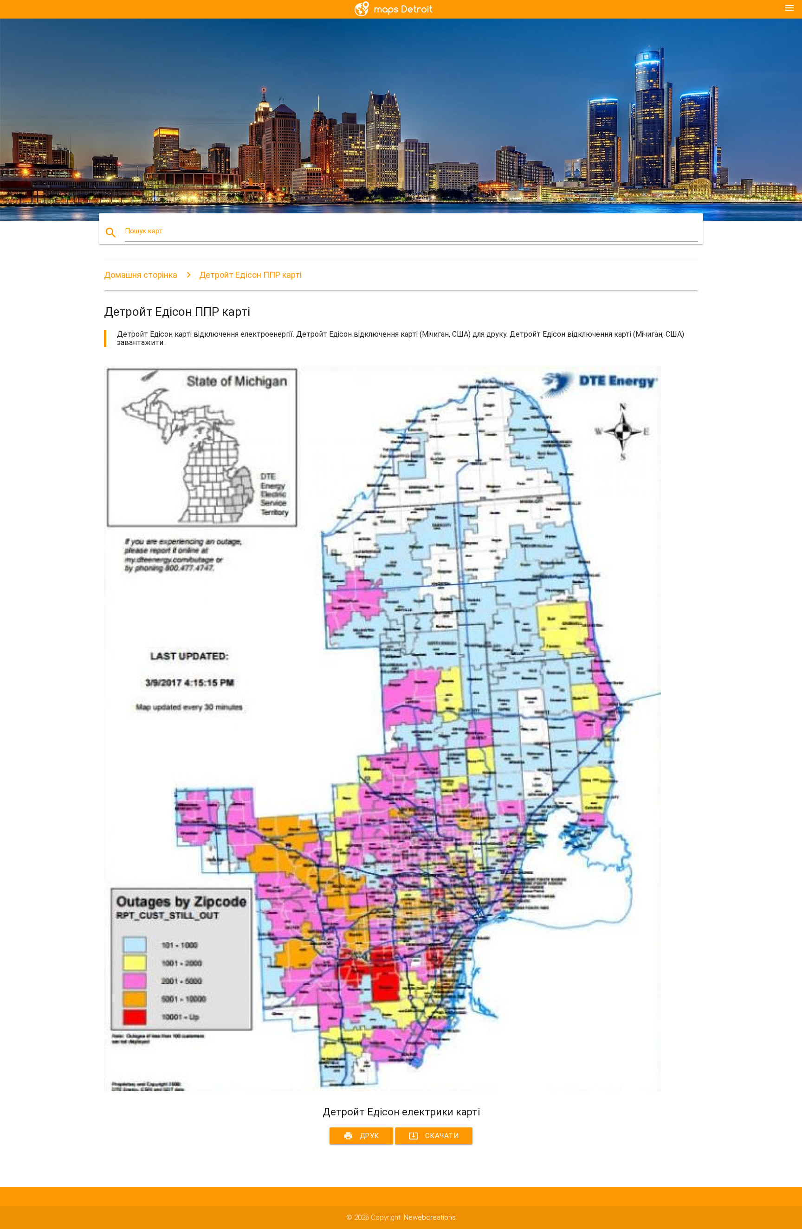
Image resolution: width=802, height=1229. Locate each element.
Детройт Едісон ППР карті (250, 275)
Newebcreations (430, 1217)
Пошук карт (144, 231)
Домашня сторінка (140, 275)
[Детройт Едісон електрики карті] (382, 1089)
